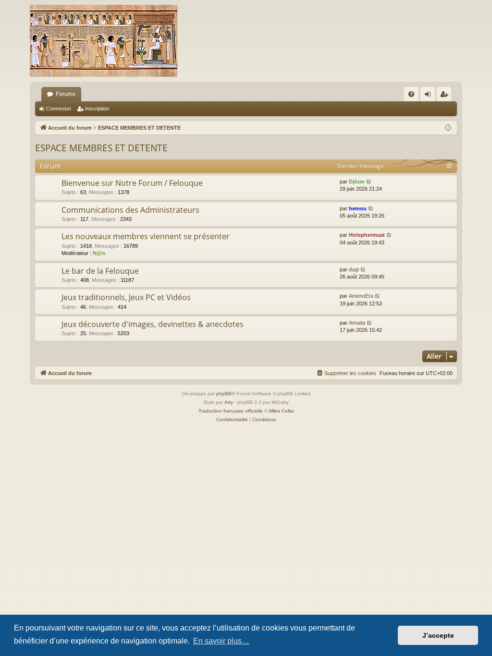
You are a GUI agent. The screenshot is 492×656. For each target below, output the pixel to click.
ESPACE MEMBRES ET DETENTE (101, 148)
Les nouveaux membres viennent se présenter (146, 236)
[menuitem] (411, 94)
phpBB (224, 393)
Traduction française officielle (230, 410)
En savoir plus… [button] (221, 641)
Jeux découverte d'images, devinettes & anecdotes (153, 324)
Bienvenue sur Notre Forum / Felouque (132, 183)
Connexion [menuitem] (429, 96)
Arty (228, 402)
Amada (357, 323)
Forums (65, 94)
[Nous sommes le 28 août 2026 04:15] (448, 128)
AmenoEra (361, 296)
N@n (99, 253)
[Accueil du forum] (103, 41)
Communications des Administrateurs (130, 210)
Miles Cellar (281, 410)
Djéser (357, 181)
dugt (354, 269)
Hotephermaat (367, 235)
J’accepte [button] (438, 635)
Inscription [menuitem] (446, 96)
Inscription (97, 108)
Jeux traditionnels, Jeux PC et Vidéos (126, 297)
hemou (358, 208)
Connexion (58, 108)
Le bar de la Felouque (100, 271)
